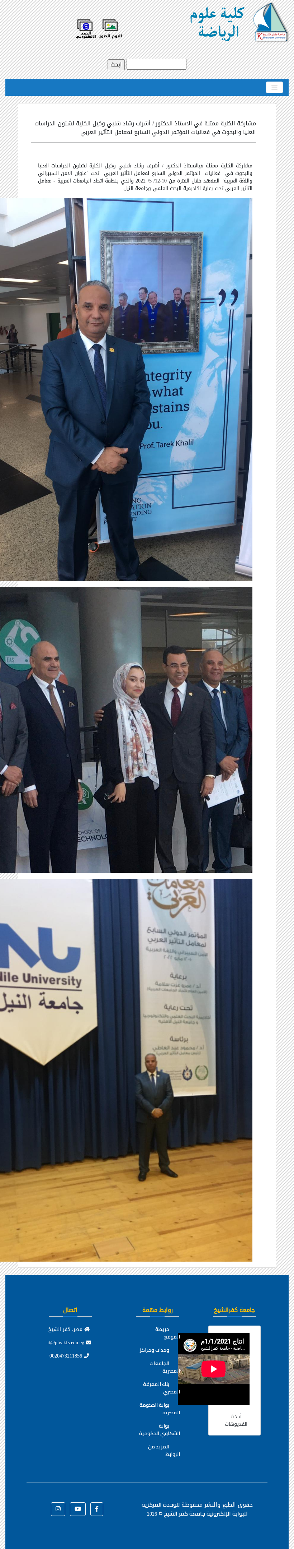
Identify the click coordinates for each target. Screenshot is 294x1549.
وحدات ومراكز (154, 1350)
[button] (96, 1509)
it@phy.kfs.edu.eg (66, 1342)
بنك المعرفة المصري (161, 1387)
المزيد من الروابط (164, 1450)
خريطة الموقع (167, 1332)
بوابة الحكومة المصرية (159, 1408)
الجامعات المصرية (165, 1367)
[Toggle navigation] (274, 87)
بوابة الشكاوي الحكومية (159, 1429)
